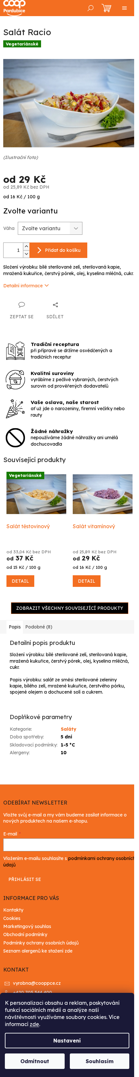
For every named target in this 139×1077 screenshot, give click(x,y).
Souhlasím (99, 1061)
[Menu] (124, 8)
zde (34, 1024)
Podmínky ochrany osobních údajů (41, 943)
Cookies (11, 918)
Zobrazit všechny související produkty (69, 608)
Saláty (68, 729)
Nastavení (67, 1040)
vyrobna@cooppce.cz (37, 983)
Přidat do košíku (62, 250)
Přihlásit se (24, 879)
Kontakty (13, 910)
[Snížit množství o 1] (26, 254)
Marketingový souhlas (27, 926)
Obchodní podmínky (25, 934)
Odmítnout (34, 1061)
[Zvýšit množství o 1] (26, 246)
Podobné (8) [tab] (38, 627)
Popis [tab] (15, 627)
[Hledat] (90, 8)
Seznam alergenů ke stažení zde (37, 951)
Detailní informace (23, 286)
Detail (20, 581)
